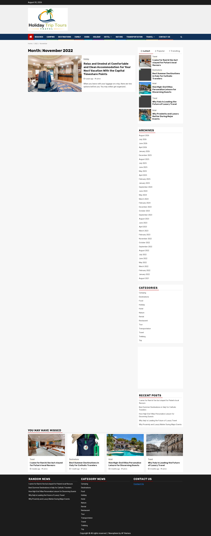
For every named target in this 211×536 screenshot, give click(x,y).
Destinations (64, 37)
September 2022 (145, 247)
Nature (119, 37)
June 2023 (143, 223)
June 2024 (143, 191)
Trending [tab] (175, 51)
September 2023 (145, 215)
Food (141, 301)
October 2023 (144, 211)
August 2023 (144, 219)
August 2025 (144, 159)
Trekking (142, 336)
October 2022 (144, 242)
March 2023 (143, 231)
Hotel (107, 37)
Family (78, 37)
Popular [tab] (161, 51)
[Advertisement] (158, 366)
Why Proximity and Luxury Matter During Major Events (165, 116)
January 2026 (144, 151)
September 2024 (145, 187)
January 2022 (144, 274)
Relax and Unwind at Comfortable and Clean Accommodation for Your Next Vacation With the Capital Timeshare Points (107, 69)
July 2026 (143, 139)
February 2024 (144, 203)
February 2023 (144, 235)
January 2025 (144, 183)
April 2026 (143, 147)
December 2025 (145, 155)
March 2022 (143, 266)
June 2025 (143, 167)
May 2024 (143, 195)
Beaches (39, 37)
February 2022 (144, 270)
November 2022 (145, 239)
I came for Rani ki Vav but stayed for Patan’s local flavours (165, 62)
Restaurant (143, 321)
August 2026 (144, 135)
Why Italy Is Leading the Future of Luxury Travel (164, 103)
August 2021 (144, 278)
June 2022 (143, 258)
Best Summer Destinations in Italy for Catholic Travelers (166, 76)
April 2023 (143, 227)
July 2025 (143, 163)
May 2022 (143, 262)
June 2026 (143, 143)
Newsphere (113, 533)
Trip (140, 340)
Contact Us (164, 37)
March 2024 (143, 199)
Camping (51, 37)
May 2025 (143, 171)
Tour (141, 324)
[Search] (181, 37)
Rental (141, 317)
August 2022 (144, 250)
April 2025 (143, 175)
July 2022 (143, 254)
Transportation (134, 37)
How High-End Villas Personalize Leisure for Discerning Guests (164, 89)
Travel (149, 37)
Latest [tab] (146, 51)
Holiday (96, 37)
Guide (87, 37)
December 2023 (145, 207)
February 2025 (144, 179)
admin (98, 79)
